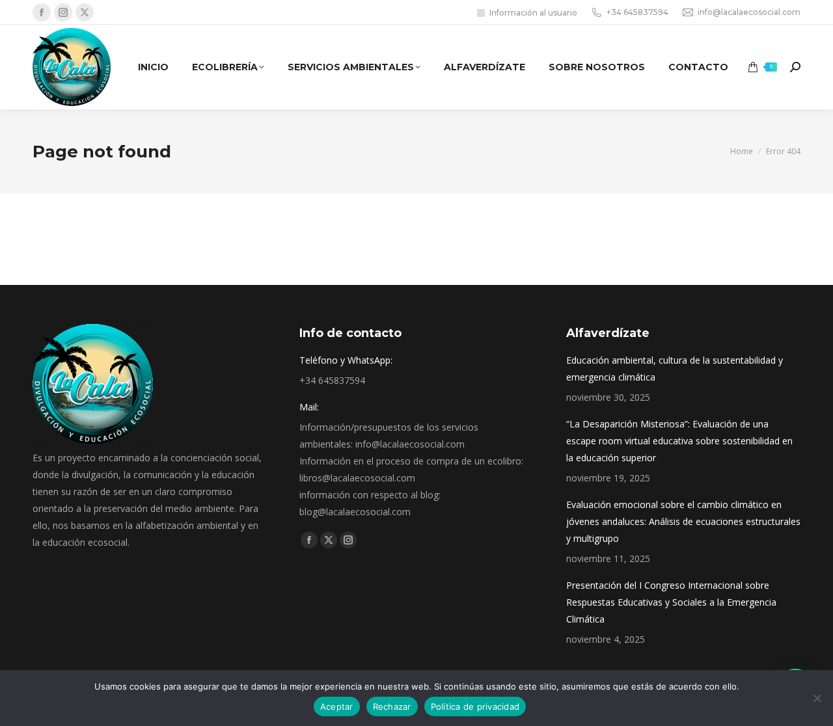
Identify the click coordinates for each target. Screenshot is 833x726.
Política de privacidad (475, 706)
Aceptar (336, 706)
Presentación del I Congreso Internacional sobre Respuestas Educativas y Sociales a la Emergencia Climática (671, 602)
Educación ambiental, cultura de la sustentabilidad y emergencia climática (674, 368)
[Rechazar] (816, 698)
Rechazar (392, 706)
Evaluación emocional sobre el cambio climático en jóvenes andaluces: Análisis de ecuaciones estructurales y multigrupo (683, 521)
